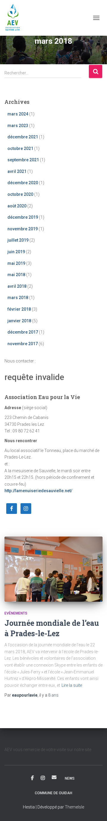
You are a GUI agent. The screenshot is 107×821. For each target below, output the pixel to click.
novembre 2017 (22, 343)
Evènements (15, 613)
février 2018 (19, 309)
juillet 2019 (18, 240)
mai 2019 (16, 263)
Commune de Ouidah (53, 793)
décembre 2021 (22, 137)
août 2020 (16, 206)
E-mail (54, 777)
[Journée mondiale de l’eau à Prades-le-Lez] (53, 569)
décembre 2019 (22, 217)
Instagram (43, 778)
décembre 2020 (22, 182)
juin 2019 (16, 251)
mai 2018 (16, 274)
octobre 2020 (20, 194)
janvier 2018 (19, 320)
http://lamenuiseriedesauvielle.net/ (38, 490)
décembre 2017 (22, 332)
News (70, 778)
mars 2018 (17, 297)
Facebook (32, 778)
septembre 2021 (23, 159)
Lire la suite (72, 685)
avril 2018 (16, 286)
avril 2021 (16, 171)
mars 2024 (17, 114)
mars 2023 (17, 125)
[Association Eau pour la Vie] (15, 18)
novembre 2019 (22, 228)
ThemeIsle (74, 807)
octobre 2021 (20, 148)
